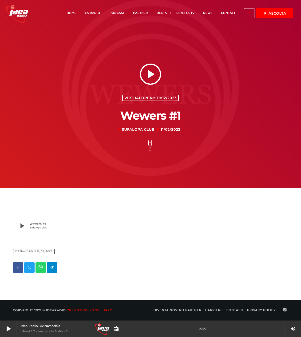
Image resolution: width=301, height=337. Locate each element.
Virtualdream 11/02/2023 (150, 98)
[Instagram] (285, 310)
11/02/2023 (168, 129)
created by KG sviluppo (90, 310)
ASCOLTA (274, 13)
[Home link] (17, 13)
